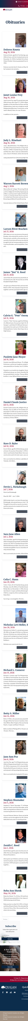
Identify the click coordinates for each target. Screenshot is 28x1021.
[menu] (25, 5)
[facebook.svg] (2, 992)
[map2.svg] (10, 992)
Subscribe (10, 939)
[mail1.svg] (14, 992)
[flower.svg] (6, 992)
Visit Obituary (22, 72)
